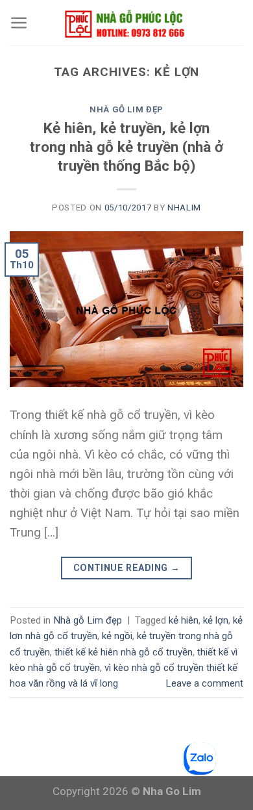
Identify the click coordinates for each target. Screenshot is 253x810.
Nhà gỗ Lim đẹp (126, 109)
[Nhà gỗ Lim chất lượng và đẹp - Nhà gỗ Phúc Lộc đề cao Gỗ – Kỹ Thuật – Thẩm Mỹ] (126, 22)
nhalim (184, 207)
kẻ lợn (215, 620)
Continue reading (126, 568)
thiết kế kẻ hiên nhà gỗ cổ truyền (123, 652)
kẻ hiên (184, 620)
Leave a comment (204, 683)
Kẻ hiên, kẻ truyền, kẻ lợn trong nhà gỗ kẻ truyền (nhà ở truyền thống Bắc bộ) (126, 147)
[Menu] (19, 22)
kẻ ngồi (117, 636)
